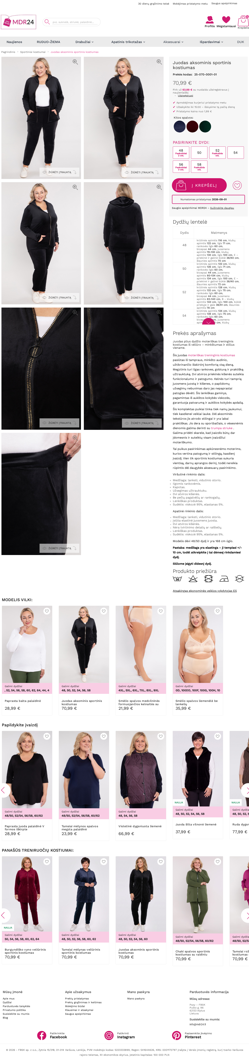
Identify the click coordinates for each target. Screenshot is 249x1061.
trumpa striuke (221, 428)
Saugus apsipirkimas (224, 3)
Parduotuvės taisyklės (16, 1006)
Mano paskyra (136, 998)
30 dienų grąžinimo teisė (153, 3)
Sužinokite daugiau (222, 207)
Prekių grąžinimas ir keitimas (83, 1002)
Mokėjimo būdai (75, 1006)
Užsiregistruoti (185, 95)
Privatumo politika (14, 1010)
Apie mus (8, 998)
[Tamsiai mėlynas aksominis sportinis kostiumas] (180, 126)
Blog (5, 1017)
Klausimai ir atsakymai (79, 1010)
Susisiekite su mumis (16, 1013)
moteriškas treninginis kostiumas (211, 355)
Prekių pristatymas (77, 998)
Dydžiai (7, 1002)
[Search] (47, 22)
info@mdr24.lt (198, 1024)
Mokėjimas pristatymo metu (190, 3)
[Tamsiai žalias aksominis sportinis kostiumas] (205, 126)
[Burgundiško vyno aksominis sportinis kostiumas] (192, 126)
